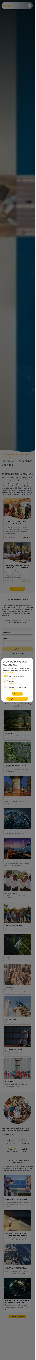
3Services (13, 678)
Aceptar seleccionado (16, 699)
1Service (12, 684)
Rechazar (17, 694)
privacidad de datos (9, 672)
